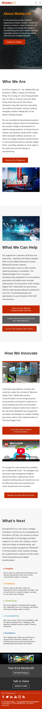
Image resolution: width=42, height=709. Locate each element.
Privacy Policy (9, 701)
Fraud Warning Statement (28, 701)
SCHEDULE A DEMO (21, 686)
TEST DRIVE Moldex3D (21, 673)
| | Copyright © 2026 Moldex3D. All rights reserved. (21, 703)
